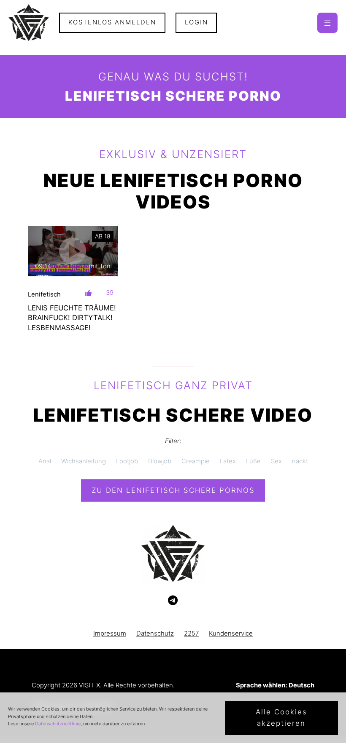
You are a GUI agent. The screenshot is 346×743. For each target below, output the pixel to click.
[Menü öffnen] (327, 23)
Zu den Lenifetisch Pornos (173, 490)
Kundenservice (231, 633)
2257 (191, 633)
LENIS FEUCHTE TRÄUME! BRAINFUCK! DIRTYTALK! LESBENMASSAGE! (72, 318)
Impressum (109, 633)
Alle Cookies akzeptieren (281, 717)
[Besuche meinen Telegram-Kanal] (173, 601)
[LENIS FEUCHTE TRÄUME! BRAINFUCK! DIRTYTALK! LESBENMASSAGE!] (73, 251)
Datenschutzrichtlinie (58, 724)
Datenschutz (155, 633)
